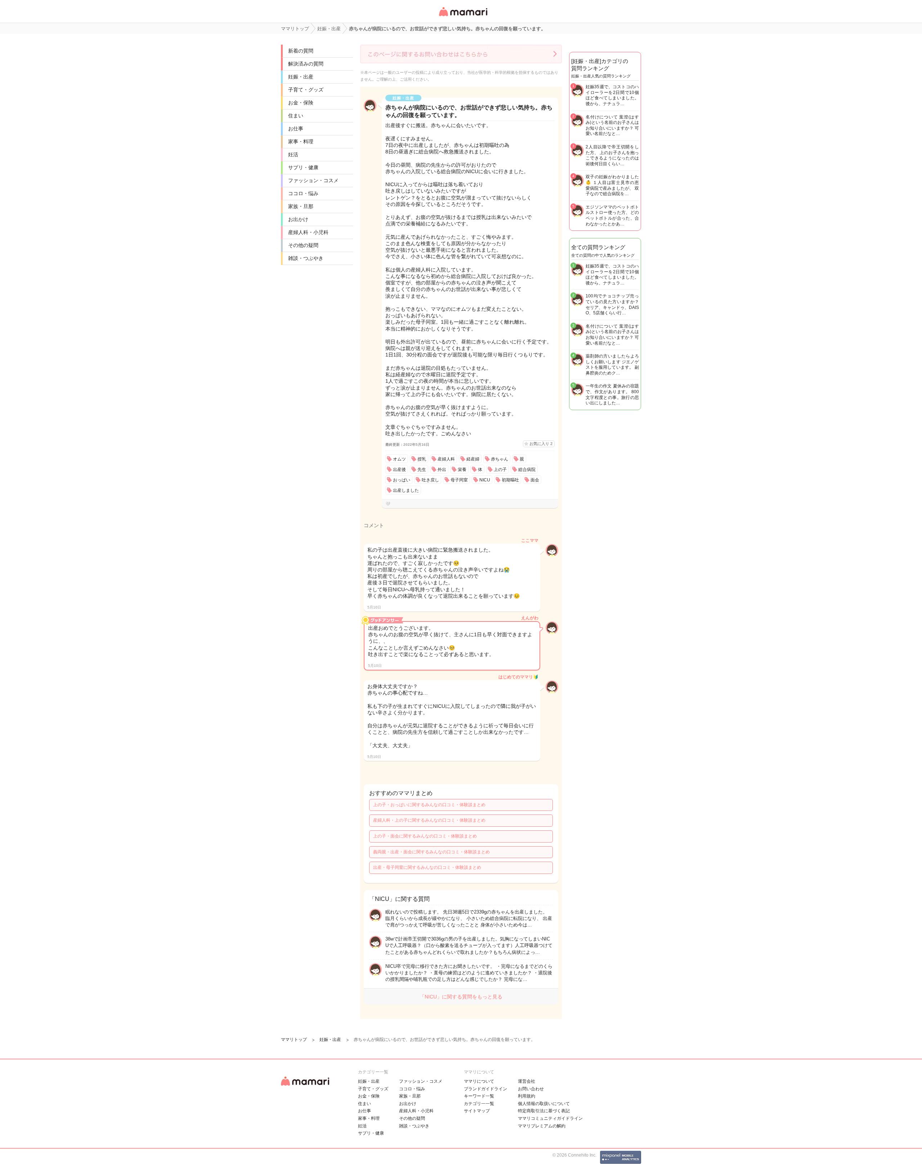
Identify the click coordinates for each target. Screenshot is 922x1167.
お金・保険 (300, 103)
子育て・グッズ (305, 90)
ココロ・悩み (303, 193)
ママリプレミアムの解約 (541, 1125)
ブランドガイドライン (485, 1088)
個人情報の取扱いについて (544, 1103)
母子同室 (459, 479)
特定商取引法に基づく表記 (544, 1110)
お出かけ (298, 219)
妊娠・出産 (300, 77)
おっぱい (401, 479)
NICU (484, 479)
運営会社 (526, 1081)
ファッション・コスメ (313, 180)
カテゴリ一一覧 (479, 1103)
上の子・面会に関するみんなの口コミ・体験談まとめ (425, 836)
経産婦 (472, 459)
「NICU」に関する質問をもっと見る (461, 997)
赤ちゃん (499, 459)
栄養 (462, 469)
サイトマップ (477, 1110)
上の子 (500, 469)
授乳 (421, 459)
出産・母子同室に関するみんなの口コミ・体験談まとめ (427, 867)
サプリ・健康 (303, 167)
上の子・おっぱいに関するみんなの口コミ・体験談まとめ (429, 804)
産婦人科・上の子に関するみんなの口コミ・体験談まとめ (429, 820)
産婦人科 (446, 459)
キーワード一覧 (479, 1096)
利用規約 (526, 1096)
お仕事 (295, 128)
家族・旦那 (300, 206)
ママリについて (479, 1081)
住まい (295, 115)
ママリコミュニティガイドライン (550, 1118)
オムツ (399, 459)
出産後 (399, 469)
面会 (535, 479)
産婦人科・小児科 (308, 232)
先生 (421, 469)
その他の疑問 (303, 245)
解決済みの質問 (305, 64)
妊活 (293, 154)
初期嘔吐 (510, 479)
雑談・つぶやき (305, 258)
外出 (442, 469)
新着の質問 (300, 51)
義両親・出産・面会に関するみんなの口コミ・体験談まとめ (431, 851)
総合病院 (527, 469)
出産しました (406, 490)
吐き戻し (430, 479)
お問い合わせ (531, 1088)
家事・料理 (300, 141)
